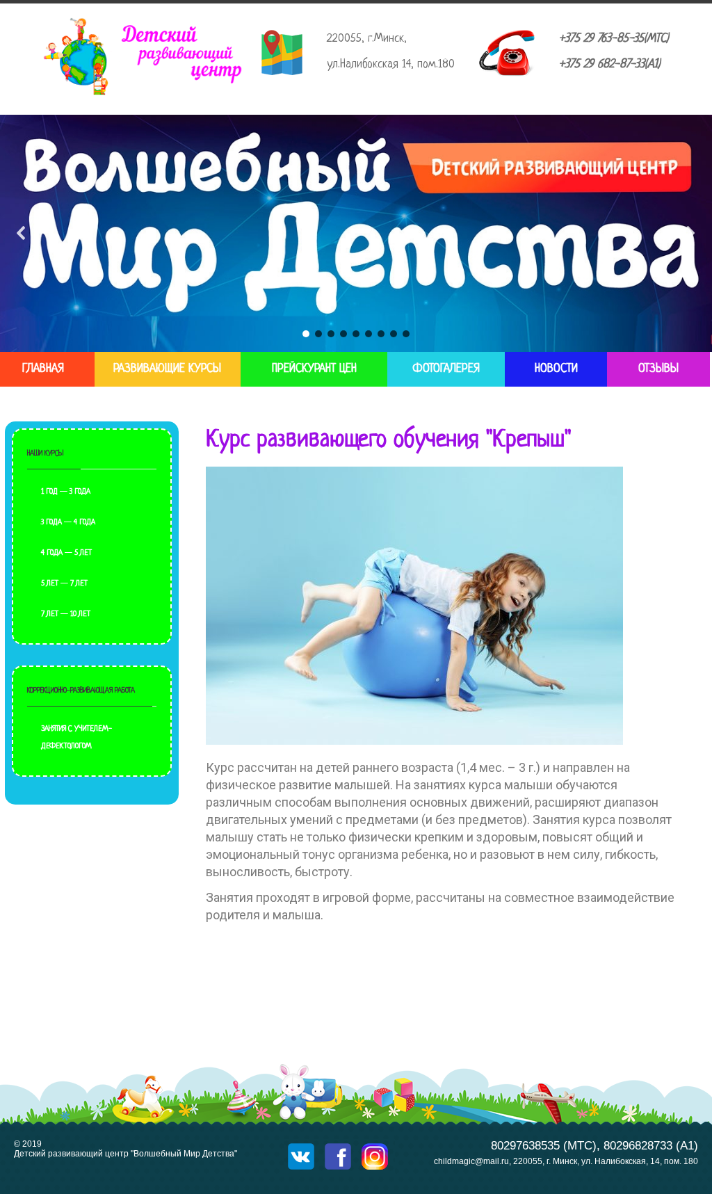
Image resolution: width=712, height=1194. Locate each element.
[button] (21, 233)
